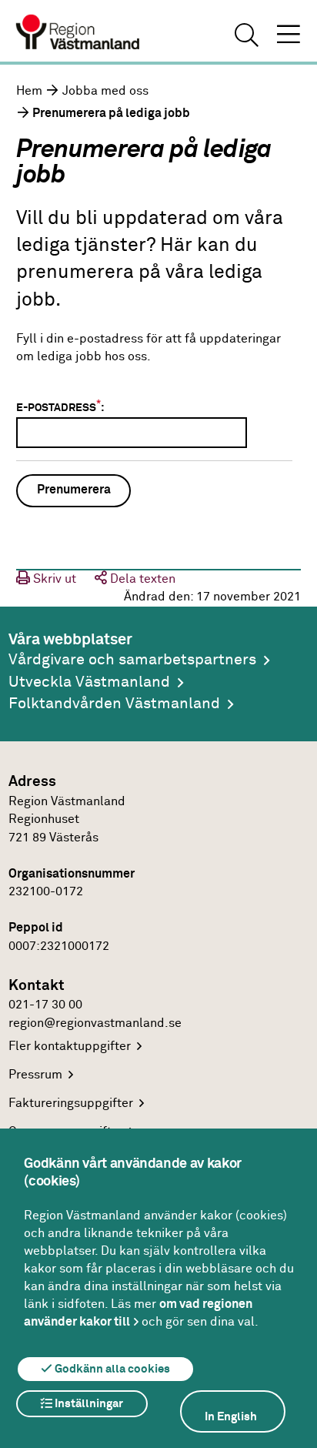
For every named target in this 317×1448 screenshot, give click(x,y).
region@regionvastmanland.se (95, 1023)
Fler (69, 1046)
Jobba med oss (105, 91)
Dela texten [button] (141, 579)
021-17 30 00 (45, 1005)
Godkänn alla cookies (111, 1369)
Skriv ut (53, 579)
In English (231, 1417)
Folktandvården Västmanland (114, 704)
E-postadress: (60, 406)
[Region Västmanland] (78, 33)
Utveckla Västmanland (89, 682)
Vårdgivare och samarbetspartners (132, 660)
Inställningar (87, 1404)
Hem (29, 91)
